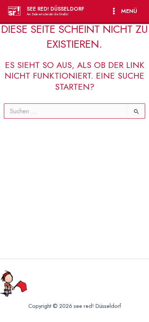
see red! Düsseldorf (55, 9)
